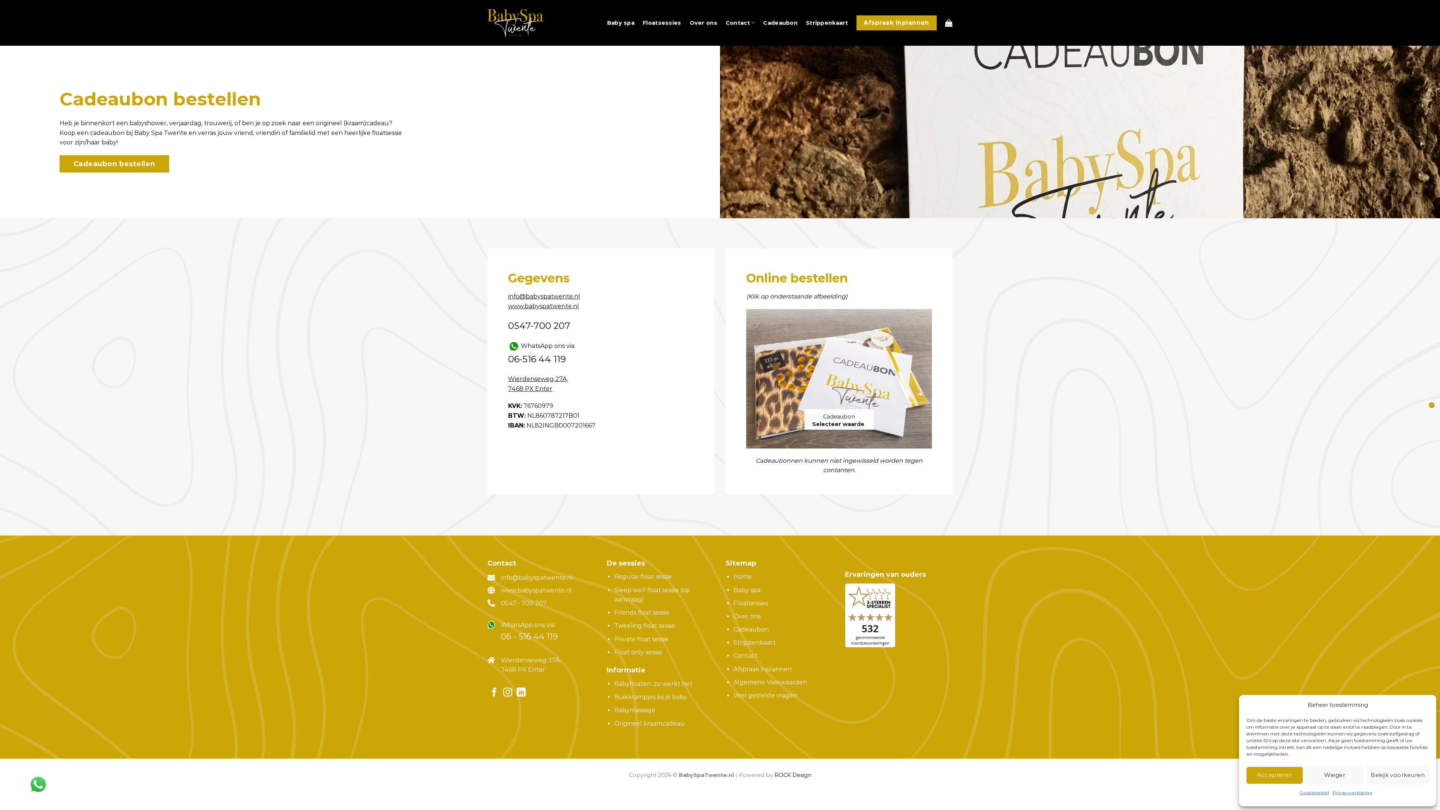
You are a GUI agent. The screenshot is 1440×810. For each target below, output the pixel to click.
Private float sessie (641, 639)
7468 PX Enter (523, 669)
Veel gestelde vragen (765, 695)
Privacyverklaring (1352, 792)
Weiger (1334, 774)
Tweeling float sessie (644, 625)
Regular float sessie (643, 576)
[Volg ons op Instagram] (507, 693)
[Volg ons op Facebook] (494, 693)
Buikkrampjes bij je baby (650, 696)
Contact (738, 23)
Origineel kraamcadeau (649, 723)
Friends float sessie (641, 612)
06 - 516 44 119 (529, 637)
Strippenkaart (827, 23)
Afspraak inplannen (763, 669)
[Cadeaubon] (839, 378)
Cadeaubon (780, 23)
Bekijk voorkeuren (1398, 774)
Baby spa (620, 23)
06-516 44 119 (537, 359)
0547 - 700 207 (524, 603)
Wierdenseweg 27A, (531, 660)
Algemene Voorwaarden (770, 682)
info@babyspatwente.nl (537, 577)
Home (743, 576)
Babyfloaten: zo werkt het (653, 683)
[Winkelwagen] (948, 23)
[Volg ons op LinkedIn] (521, 693)
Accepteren (1274, 774)
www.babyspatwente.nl (536, 590)
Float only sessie (638, 652)
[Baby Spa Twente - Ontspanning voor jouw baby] (516, 22)
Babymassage (635, 710)
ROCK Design (793, 775)
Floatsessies (662, 23)
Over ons (703, 23)
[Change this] (1431, 405)
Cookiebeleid (1314, 792)
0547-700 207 (539, 325)
